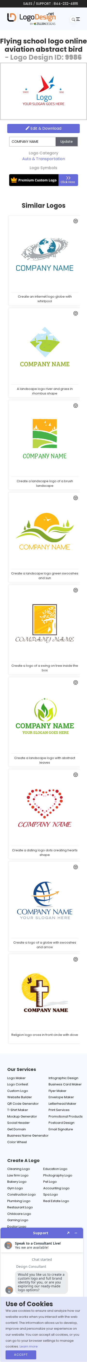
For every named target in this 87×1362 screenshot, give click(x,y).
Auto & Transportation (43, 159)
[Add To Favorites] (75, 222)
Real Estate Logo (56, 1201)
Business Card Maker (65, 1084)
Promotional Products (66, 1116)
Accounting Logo (56, 1188)
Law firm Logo (18, 1175)
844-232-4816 (66, 3)
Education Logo (55, 1169)
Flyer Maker (57, 1091)
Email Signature (61, 1129)
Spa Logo (50, 1194)
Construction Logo (21, 1194)
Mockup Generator (22, 1116)
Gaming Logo (17, 1220)
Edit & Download (45, 128)
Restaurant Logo (20, 1207)
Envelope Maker (61, 1097)
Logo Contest (17, 1084)
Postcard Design (61, 1122)
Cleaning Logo (18, 1169)
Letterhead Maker (62, 1103)
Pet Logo (50, 1181)
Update (66, 141)
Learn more (29, 1346)
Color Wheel (17, 1142)
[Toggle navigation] (77, 18)
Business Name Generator (28, 1135)
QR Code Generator (23, 1103)
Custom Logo (17, 1091)
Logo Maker (16, 1078)
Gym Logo (15, 1188)
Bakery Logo (17, 1181)
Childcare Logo (19, 1213)
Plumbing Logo (18, 1201)
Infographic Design (63, 1078)
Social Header (18, 1122)
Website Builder (19, 1097)
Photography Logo (57, 1175)
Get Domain (16, 1129)
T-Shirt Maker (17, 1110)
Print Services (59, 1110)
